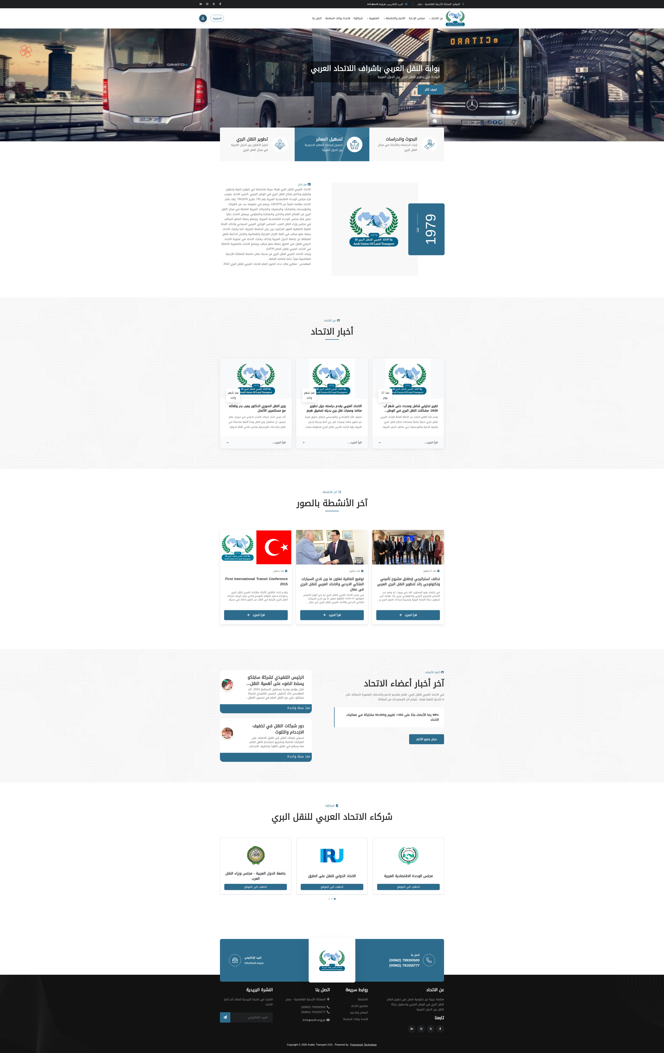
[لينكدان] (200, 4)
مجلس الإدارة (417, 18)
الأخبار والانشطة (395, 18)
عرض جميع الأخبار (426, 739)
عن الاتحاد (436, 18)
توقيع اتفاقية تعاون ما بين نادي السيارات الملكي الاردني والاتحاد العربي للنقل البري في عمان (332, 584)
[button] (10, 81)
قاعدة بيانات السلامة (337, 18)
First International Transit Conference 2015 (256, 581)
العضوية (373, 18)
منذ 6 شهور (429, 571)
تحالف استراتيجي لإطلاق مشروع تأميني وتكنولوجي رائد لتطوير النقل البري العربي (408, 581)
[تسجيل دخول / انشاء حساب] (203, 18)
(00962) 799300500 (404, 960)
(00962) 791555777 (404, 965)
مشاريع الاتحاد (359, 1006)
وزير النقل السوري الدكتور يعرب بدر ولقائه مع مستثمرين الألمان (257, 408)
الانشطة (363, 999)
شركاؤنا (358, 18)
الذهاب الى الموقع (400, 887)
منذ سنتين (354, 571)
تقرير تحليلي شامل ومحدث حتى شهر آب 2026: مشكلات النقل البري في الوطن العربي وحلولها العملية (411, 408)
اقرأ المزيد (410, 615)
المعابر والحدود (359, 1012)
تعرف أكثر (431, 89)
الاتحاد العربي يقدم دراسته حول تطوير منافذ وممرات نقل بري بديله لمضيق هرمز (334, 408)
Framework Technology (363, 1044)
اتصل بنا (317, 18)
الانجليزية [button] (217, 18)
